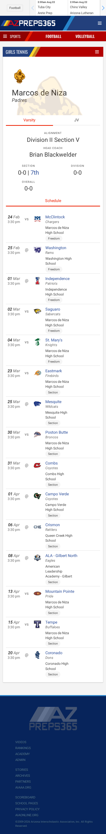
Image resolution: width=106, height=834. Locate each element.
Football (14, 8)
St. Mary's (53, 342)
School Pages (26, 803)
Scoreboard (25, 797)
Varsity (29, 120)
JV (76, 120)
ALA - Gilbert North (61, 558)
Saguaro (52, 311)
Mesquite (53, 404)
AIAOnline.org (26, 815)
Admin (20, 760)
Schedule (53, 200)
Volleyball (85, 36)
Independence (57, 281)
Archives (22, 776)
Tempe (52, 624)
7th (35, 172)
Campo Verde (57, 496)
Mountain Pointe (59, 593)
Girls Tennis (17, 52)
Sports (15, 36)
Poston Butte (56, 434)
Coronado (53, 655)
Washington (55, 250)
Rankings (23, 748)
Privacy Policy (27, 809)
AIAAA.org (23, 787)
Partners (23, 781)
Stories (21, 770)
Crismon (52, 527)
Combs (51, 465)
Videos (20, 742)
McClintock (55, 219)
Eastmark (53, 373)
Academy (22, 754)
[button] (103, 8)
